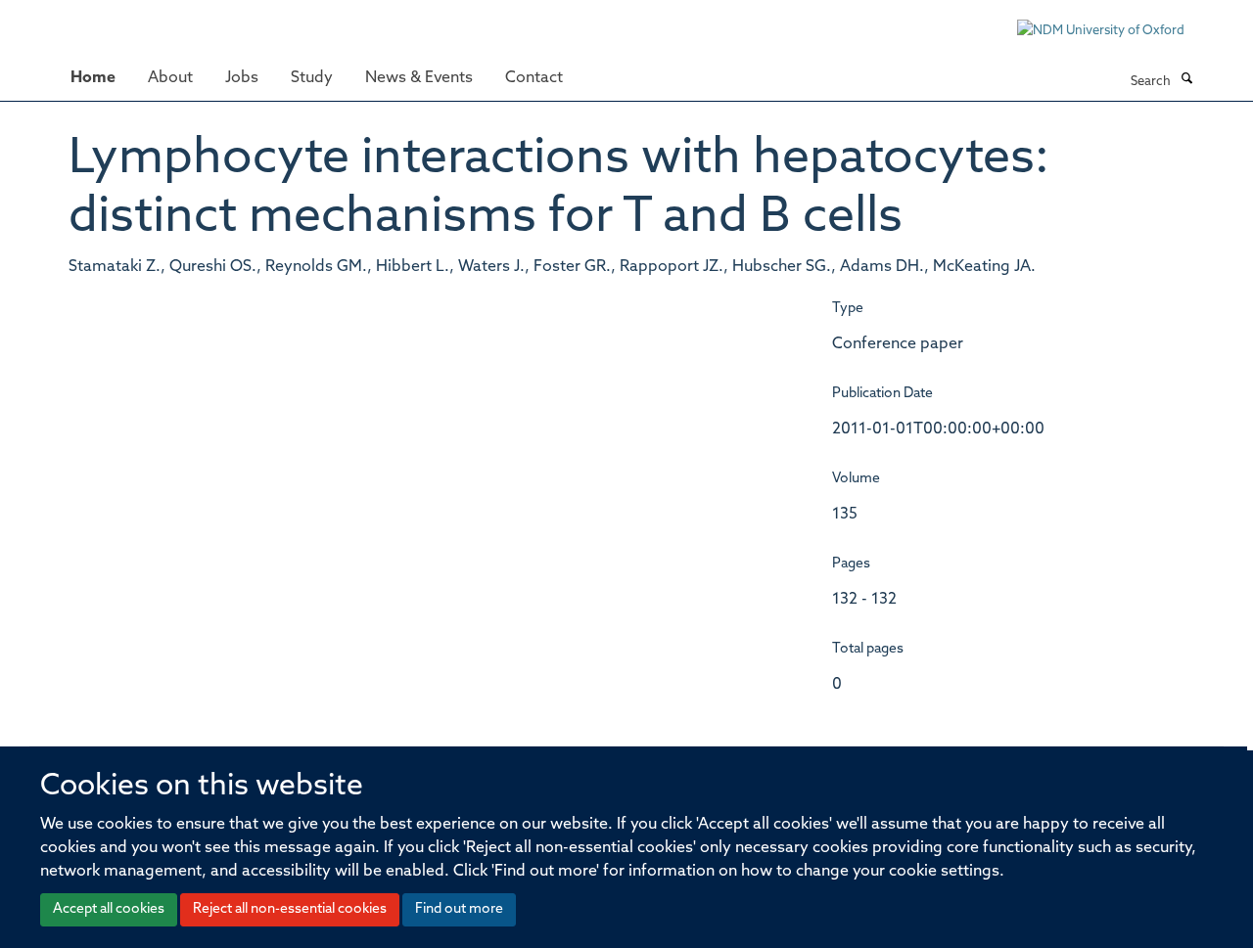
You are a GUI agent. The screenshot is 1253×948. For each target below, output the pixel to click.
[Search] (1186, 80)
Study (312, 78)
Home (93, 78)
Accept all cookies (108, 909)
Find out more (459, 909)
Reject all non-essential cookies (290, 909)
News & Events (419, 78)
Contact (534, 78)
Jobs (241, 78)
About (170, 78)
